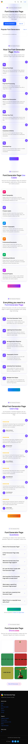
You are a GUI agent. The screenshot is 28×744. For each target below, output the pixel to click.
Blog (2, 705)
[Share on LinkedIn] (18, 741)
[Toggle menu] (21, 2)
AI (1, 731)
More (25, 29)
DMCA (2, 723)
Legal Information (4, 725)
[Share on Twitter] (15, 741)
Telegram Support (5, 718)
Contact (2, 710)
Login (25, 1)
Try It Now (14, 158)
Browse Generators (10, 23)
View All (21, 23)
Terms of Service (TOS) (6, 721)
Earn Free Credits (4, 706)
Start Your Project (14, 286)
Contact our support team (18, 612)
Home (2, 703)
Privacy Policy (4, 720)
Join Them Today (14, 515)
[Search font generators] (15, 2)
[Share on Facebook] (13, 741)
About (2, 708)
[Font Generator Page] (2, 2)
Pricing (2, 712)
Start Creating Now (14, 609)
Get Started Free (14, 389)
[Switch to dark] (18, 2)
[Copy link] (21, 741)
